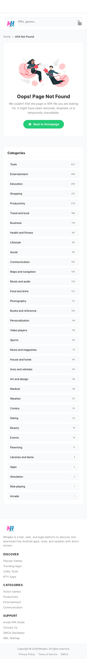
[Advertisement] (47, 25)
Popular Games (12, 560)
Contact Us (10, 627)
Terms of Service (47, 654)
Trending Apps (12, 566)
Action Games (12, 591)
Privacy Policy (27, 654)
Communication (13, 607)
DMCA (64, 654)
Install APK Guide (14, 622)
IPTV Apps (9, 576)
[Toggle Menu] (80, 24)
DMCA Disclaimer (14, 632)
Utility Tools (10, 571)
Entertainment (12, 602)
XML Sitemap (11, 638)
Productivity (10, 596)
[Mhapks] (10, 23)
